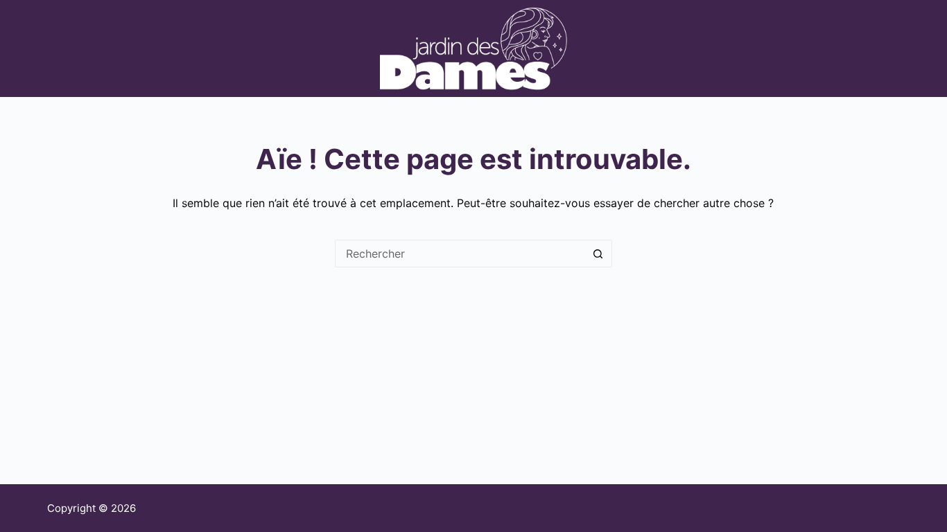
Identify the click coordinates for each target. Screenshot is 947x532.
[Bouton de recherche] (598, 253)
